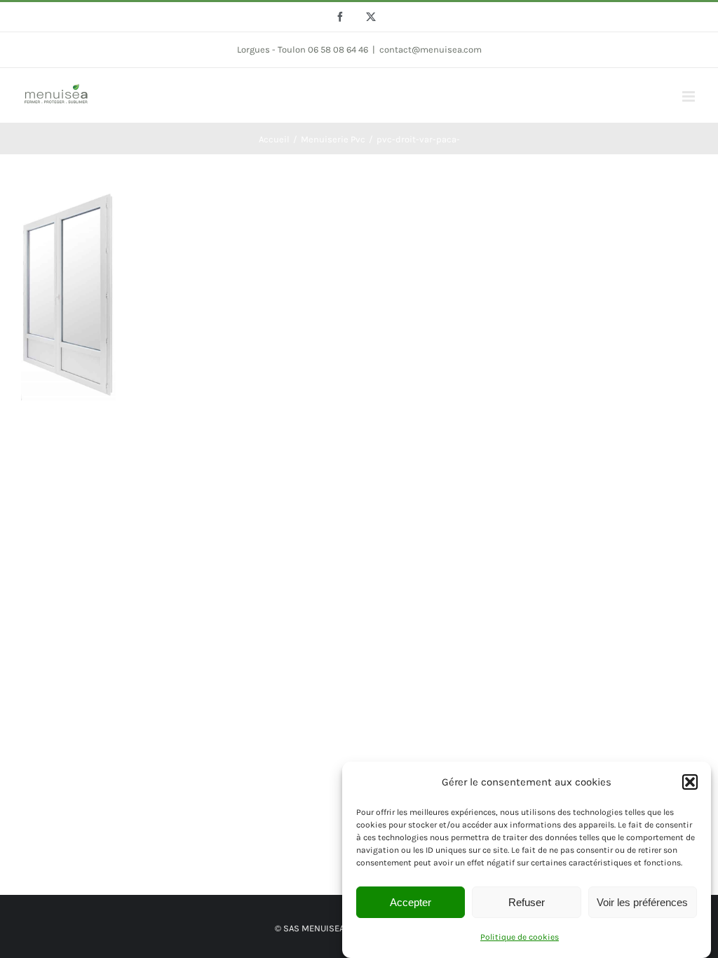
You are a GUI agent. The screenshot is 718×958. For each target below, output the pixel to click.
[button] (690, 782)
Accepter (410, 902)
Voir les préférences (642, 902)
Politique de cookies (519, 937)
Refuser (526, 902)
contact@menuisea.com (430, 49)
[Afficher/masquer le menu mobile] (689, 96)
